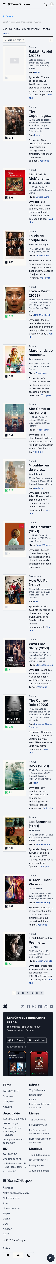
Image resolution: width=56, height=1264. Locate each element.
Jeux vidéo (11, 1113)
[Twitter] (22, 1007)
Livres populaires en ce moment (40, 1140)
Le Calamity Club (38, 1124)
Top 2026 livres (37, 1119)
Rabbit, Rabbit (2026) (40, 53)
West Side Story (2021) (39, 646)
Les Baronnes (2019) (40, 824)
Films (7, 1085)
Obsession (8, 1096)
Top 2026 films (11, 1091)
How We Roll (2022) (39, 582)
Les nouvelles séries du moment (40, 1106)
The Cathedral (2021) (41, 529)
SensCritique (8, 22)
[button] (51, 4)
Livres (34, 1113)
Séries (34, 1085)
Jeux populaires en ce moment (13, 1141)
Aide (5, 1203)
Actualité (7, 1106)
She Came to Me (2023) (39, 411)
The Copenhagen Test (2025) (39, 113)
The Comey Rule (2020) (38, 702)
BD (5, 1149)
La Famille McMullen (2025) (37, 176)
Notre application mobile (16, 1193)
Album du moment (39, 1170)
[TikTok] (40, 1007)
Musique (36, 1149)
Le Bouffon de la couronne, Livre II (39, 1132)
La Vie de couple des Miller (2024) (39, 238)
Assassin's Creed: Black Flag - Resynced (12, 1131)
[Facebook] (28, 1007)
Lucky (32, 1099)
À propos (8, 1187)
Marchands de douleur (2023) (41, 352)
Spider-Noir (35, 1094)
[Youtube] (51, 1007)
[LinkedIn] (45, 1007)
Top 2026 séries (38, 1090)
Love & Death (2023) (40, 293)
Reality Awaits (36, 1165)
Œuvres (37, 22)
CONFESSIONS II (38, 1160)
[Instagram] (34, 1007)
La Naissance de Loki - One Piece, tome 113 (15, 1165)
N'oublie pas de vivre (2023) (39, 467)
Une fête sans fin (12, 1158)
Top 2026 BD (10, 1154)
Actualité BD (9, 1171)
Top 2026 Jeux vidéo (14, 1118)
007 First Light (11, 1123)
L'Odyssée (8, 1101)
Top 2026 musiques (40, 1155)
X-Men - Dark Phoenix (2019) (40, 882)
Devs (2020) (39, 766)
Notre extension (11, 1198)
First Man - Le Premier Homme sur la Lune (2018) (40, 940)
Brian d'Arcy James (24, 22)
